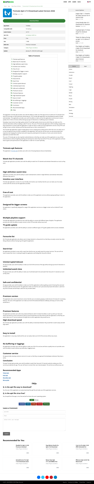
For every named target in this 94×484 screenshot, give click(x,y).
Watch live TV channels (19, 61)
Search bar (16, 81)
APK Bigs (15, 14)
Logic (70, 90)
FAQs (14, 110)
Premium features (18, 93)
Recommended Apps (19, 107)
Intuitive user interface (19, 66)
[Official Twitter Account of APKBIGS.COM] (43, 477)
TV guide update (17, 76)
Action (70, 69)
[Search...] (86, 1)
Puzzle (70, 98)
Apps (69, 2)
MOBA (70, 93)
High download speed (19, 95)
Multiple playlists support (20, 74)
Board (70, 78)
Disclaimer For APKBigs (73, 482)
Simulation (71, 107)
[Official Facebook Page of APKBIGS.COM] (38, 477)
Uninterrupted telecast (19, 83)
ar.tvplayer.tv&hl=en (31, 35)
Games (74, 2)
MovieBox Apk (7, 378)
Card (70, 81)
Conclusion (16, 105)
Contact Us (89, 482)
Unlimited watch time (19, 86)
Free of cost (16, 69)
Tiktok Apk (6, 373)
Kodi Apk (5, 375)
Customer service (18, 103)
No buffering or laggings (19, 100)
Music (70, 95)
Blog (79, 2)
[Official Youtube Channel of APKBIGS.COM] (47, 477)
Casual (70, 84)
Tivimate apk (14, 151)
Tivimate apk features (19, 59)
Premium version (18, 91)
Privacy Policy (82, 482)
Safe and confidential (19, 88)
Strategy (71, 113)
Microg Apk (6, 380)
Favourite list (16, 78)
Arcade (70, 75)
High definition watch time (20, 64)
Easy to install (17, 98)
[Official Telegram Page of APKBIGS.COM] (55, 477)
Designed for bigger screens (21, 71)
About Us (65, 482)
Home (65, 2)
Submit (6, 433)
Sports (70, 110)
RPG (70, 104)
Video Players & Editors (16, 6)
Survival (71, 116)
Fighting (71, 87)
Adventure (71, 72)
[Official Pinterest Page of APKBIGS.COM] (51, 477)
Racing (70, 101)
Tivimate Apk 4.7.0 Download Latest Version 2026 (32, 6)
